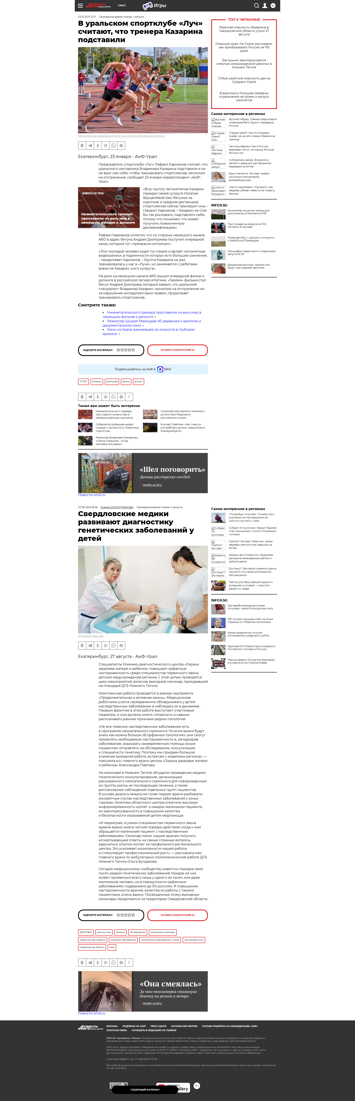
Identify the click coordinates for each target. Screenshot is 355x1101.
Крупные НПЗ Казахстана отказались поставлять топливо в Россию (251, 648)
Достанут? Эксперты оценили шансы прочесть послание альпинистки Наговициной (253, 572)
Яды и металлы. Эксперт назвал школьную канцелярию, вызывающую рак (249, 177)
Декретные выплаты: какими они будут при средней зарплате (249, 266)
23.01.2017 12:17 (87, 16)
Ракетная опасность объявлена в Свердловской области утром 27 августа (244, 31)
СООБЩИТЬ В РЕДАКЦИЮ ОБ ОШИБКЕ (154, 1030)
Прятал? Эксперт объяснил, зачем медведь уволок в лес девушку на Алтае (251, 544)
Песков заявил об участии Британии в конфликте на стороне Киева (251, 661)
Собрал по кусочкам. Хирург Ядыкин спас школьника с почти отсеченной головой (253, 531)
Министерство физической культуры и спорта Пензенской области (121, 135)
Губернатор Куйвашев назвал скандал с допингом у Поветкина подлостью (117, 427)
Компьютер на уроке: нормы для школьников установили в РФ (248, 212)
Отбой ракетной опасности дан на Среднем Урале (244, 80)
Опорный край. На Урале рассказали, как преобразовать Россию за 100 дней (244, 47)
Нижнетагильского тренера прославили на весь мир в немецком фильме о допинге (152, 315)
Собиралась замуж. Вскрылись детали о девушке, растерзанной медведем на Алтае (250, 163)
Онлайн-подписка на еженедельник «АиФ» (230, 1026)
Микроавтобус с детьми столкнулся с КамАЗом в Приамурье (251, 239)
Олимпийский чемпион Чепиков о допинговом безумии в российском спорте (183, 414)
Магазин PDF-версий (184, 1026)
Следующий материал (145, 1089)
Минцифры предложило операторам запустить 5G (251, 253)
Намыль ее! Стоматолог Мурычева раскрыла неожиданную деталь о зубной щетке (251, 558)
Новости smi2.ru (91, 495)
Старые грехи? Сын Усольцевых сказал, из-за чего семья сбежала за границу (252, 136)
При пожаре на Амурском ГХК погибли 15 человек (247, 225)
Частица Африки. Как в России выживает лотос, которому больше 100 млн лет (251, 149)
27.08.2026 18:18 (87, 507)
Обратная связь (116, 1030)
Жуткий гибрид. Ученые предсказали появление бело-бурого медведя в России (253, 122)
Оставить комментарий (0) (178, 350)
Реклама (112, 1026)
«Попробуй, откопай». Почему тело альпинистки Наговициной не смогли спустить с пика (251, 517)
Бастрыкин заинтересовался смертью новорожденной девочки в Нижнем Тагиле (244, 64)
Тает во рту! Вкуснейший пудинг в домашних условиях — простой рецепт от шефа (251, 585)
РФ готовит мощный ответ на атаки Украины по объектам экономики (250, 621)
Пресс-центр (158, 1026)
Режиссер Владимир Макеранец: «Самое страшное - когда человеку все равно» (117, 441)
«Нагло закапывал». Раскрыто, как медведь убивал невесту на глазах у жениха (252, 190)
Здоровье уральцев (90, 635)
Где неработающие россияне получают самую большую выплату (250, 607)
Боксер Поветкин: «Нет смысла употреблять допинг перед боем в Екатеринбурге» (183, 427)
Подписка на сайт (134, 1026)
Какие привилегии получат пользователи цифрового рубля (248, 634)
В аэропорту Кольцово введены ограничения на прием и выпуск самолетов (244, 97)
